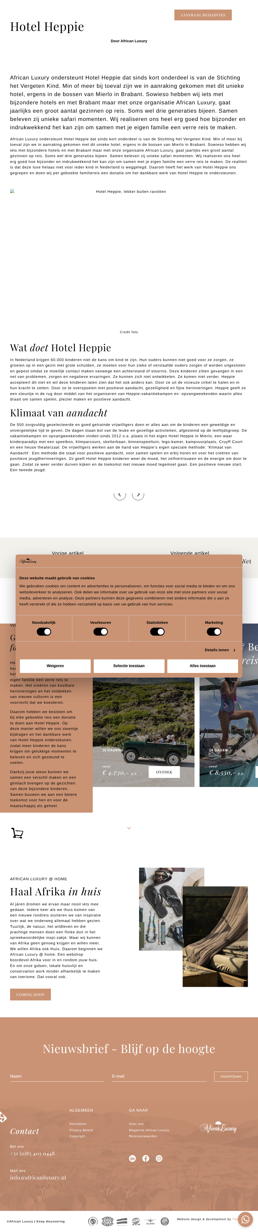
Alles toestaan (203, 666)
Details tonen (217, 650)
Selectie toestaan (129, 666)
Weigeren (55, 666)
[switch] (100, 632)
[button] (203, 15)
